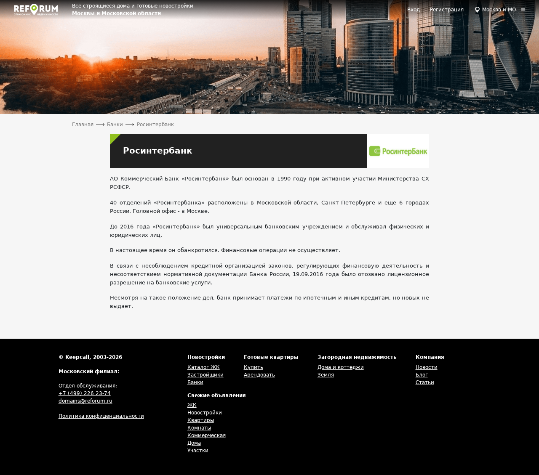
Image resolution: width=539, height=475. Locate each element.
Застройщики (205, 375)
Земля (326, 375)
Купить (253, 367)
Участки (197, 451)
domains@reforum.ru (85, 401)
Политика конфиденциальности (101, 416)
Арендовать (259, 375)
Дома (194, 443)
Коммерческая (206, 435)
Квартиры (200, 420)
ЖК (192, 405)
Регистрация (447, 10)
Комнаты (199, 428)
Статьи (425, 382)
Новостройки (204, 413)
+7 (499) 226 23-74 (85, 393)
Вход (413, 10)
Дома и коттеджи (341, 367)
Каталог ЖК (203, 367)
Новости (427, 367)
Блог (422, 375)
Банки (195, 382)
